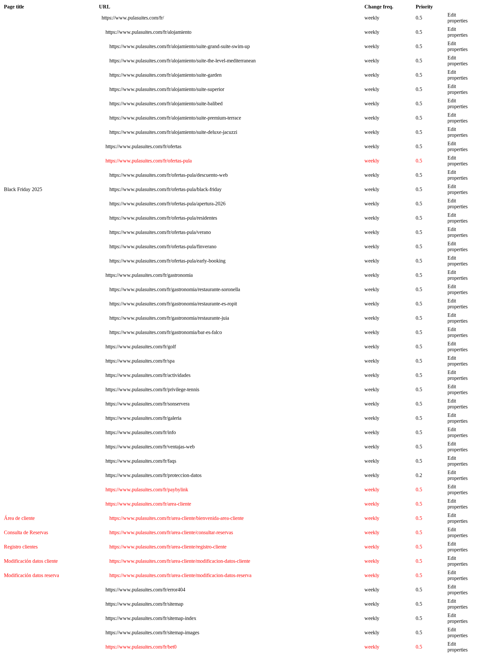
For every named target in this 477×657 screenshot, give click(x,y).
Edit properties (457, 17)
